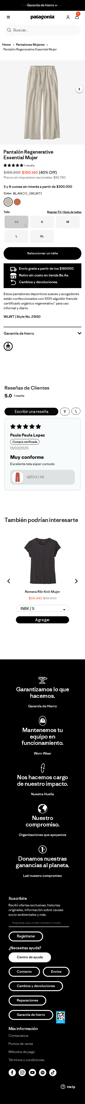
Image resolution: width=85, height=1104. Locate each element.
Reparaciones (27, 1000)
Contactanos (19, 1036)
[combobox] (42, 30)
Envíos (56, 972)
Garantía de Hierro (42, 706)
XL (42, 236)
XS (17, 222)
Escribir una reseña (31, 411)
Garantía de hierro (31, 1015)
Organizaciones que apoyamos (42, 835)
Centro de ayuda (30, 957)
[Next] (75, 581)
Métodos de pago (22, 1052)
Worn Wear (42, 753)
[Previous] (9, 581)
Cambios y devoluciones (36, 986)
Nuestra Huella (42, 794)
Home (6, 45)
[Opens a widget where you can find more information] (68, 1087)
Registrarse (26, 936)
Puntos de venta (21, 1044)
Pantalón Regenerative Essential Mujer (30, 49)
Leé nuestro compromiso (42, 876)
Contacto (24, 972)
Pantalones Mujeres (30, 45)
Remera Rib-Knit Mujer (42, 592)
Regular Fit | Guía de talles (64, 212)
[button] (79, 89)
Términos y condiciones (26, 1060)
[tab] (8, 346)
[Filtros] (65, 411)
